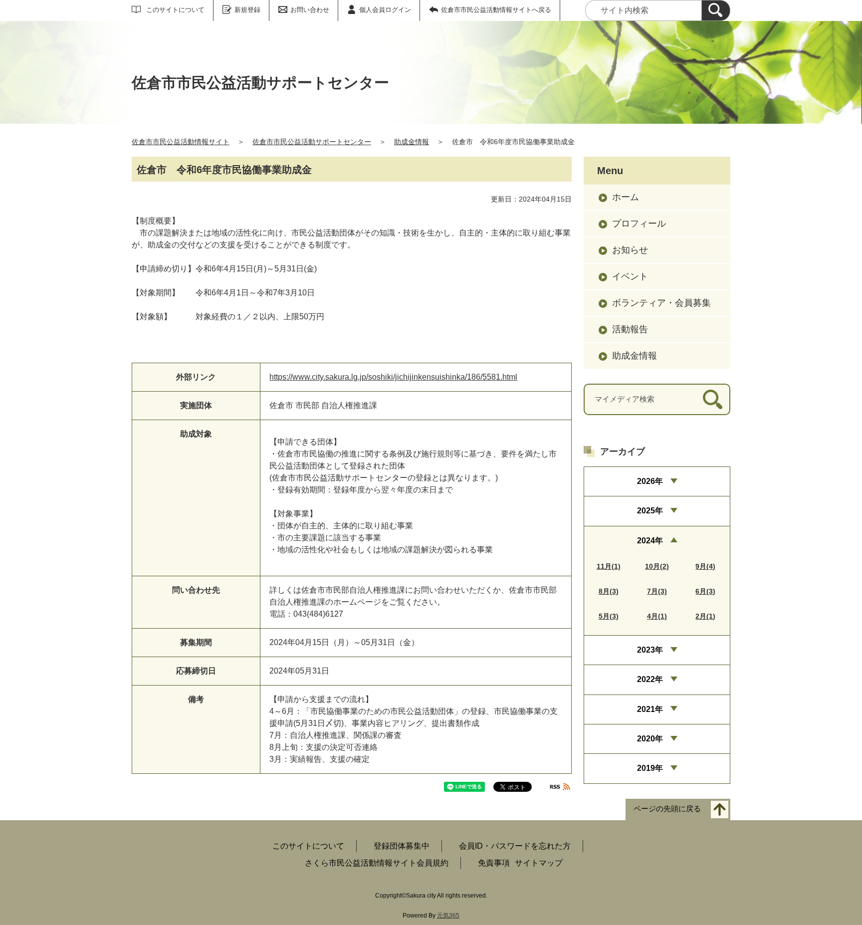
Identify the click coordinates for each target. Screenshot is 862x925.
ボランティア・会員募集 (661, 303)
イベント (630, 276)
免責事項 (494, 863)
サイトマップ (539, 863)
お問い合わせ (309, 9)
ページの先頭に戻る (667, 809)
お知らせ (630, 250)
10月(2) (657, 566)
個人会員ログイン (385, 9)
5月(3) (609, 616)
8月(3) (609, 591)
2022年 (650, 679)
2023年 (650, 650)
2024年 (650, 540)
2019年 (650, 768)
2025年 (650, 510)
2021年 (650, 709)
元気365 (448, 915)
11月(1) (609, 566)
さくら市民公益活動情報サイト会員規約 (376, 863)
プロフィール (639, 224)
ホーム (625, 197)
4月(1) (657, 616)
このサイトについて (175, 9)
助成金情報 (411, 142)
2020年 (650, 738)
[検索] (715, 10)
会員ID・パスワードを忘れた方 (515, 846)
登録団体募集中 (402, 846)
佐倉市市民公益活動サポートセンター (311, 142)
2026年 (650, 481)
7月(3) (657, 591)
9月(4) (705, 566)
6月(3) (705, 591)
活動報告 (630, 329)
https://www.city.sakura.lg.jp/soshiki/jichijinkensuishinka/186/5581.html (393, 377)
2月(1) (705, 616)
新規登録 (247, 9)
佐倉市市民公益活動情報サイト (180, 142)
